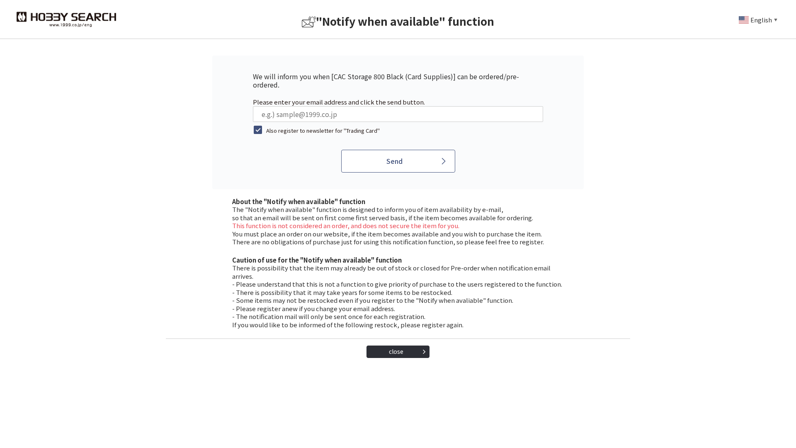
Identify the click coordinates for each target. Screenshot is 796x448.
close (396, 351)
